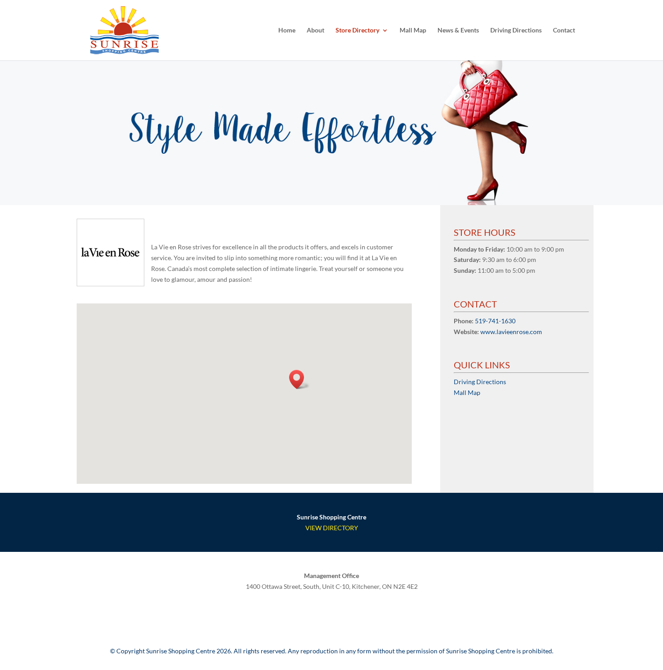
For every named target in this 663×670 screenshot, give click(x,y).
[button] (299, 379)
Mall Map (413, 30)
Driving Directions (516, 30)
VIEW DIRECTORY (331, 528)
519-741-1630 (495, 321)
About (315, 30)
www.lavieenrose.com (511, 331)
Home (286, 30)
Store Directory (357, 30)
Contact (564, 30)
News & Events (458, 30)
